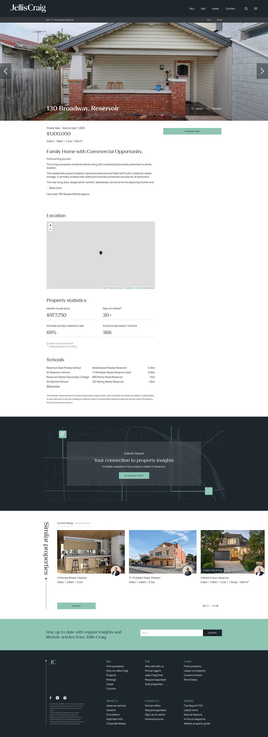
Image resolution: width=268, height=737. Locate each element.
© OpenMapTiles (129, 288)
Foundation (113, 714)
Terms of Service (75, 708)
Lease (215, 8)
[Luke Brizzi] (188, 571)
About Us (112, 700)
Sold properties (82, 523)
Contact (230, 8)
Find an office (153, 705)
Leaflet (105, 288)
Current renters (193, 675)
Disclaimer (80, 704)
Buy (192, 8)
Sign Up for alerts (155, 714)
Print (209, 20)
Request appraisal (155, 679)
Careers (111, 710)
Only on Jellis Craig (117, 670)
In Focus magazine (194, 719)
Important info (114, 719)
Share (219, 20)
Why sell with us (154, 666)
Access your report (134, 475)
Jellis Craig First (154, 675)
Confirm (212, 632)
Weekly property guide (197, 723)
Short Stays (190, 679)
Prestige (111, 679)
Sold (48, 20)
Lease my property (195, 670)
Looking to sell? (192, 131)
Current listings (65, 523)
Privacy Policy (70, 704)
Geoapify (119, 288)
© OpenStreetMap (140, 288)
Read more (55, 187)
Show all (76, 605)
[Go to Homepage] (28, 8)
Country (111, 688)
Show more (53, 386)
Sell (203, 8)
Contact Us (152, 700)
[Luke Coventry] (259, 571)
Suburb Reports (193, 714)
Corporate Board (116, 723)
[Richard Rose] (116, 571)
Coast (109, 684)
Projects (111, 675)
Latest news (191, 710)
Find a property (115, 666)
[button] (100, 253)
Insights (189, 700)
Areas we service (116, 705)
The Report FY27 (193, 705)
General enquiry (154, 719)
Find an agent (153, 670)
